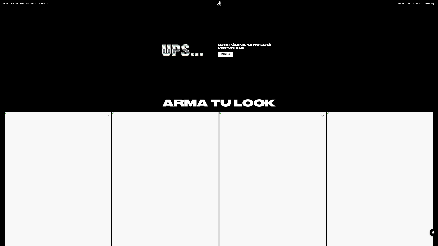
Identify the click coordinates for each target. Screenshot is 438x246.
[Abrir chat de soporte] (433, 232)
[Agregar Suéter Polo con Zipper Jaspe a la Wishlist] (108, 115)
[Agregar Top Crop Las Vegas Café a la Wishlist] (215, 115)
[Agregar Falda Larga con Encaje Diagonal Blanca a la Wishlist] (430, 115)
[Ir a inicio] (219, 3)
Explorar (225, 54)
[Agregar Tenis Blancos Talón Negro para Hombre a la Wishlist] (323, 115)
